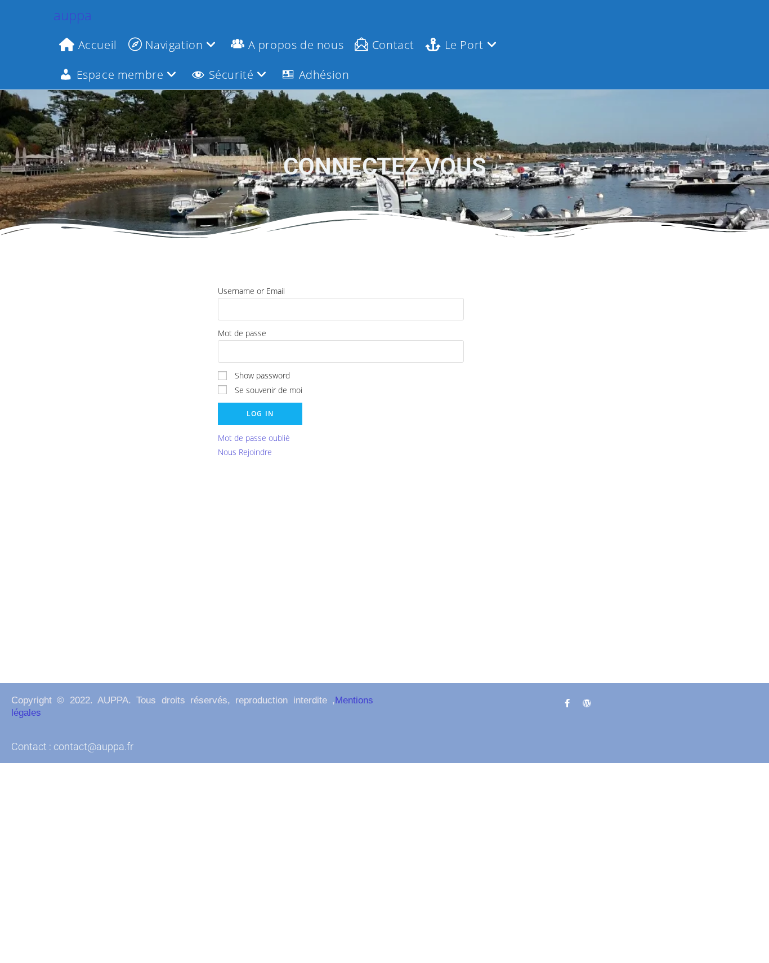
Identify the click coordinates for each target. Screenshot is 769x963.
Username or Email (251, 291)
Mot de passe (242, 333)
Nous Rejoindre (245, 452)
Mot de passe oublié (254, 438)
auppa (72, 15)
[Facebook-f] (566, 702)
